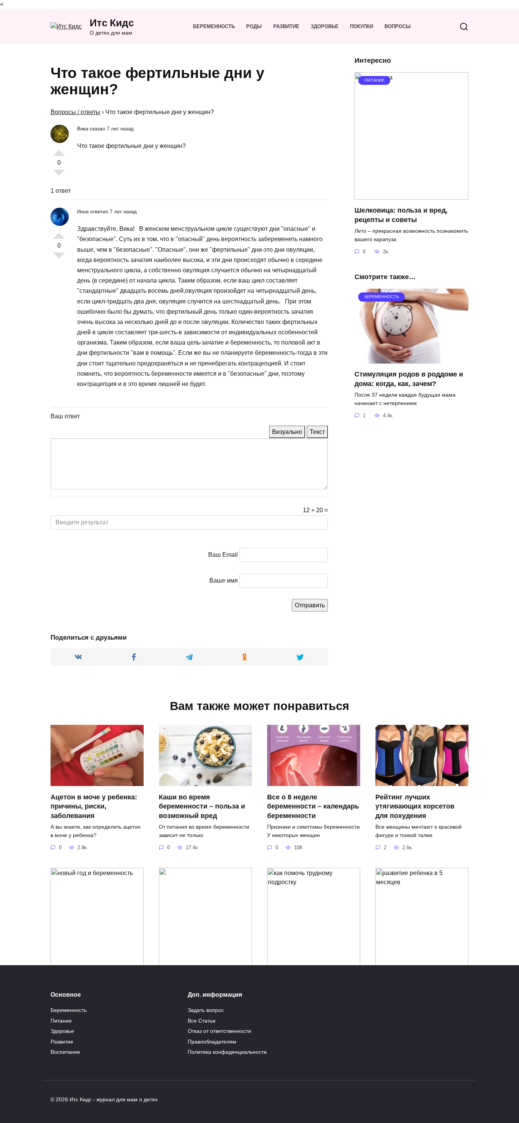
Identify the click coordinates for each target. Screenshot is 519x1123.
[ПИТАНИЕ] (411, 195)
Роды (254, 26)
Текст (317, 432)
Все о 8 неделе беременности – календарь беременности (313, 806)
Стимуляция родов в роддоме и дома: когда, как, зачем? (408, 379)
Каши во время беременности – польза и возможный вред (202, 806)
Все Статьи (201, 1021)
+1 (59, 150)
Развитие (286, 26)
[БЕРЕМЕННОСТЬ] (411, 359)
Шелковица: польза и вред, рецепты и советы (401, 215)
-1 (59, 176)
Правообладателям (212, 1042)
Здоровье (325, 26)
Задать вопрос (206, 1010)
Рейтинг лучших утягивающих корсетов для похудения (414, 806)
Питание (61, 1021)
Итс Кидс (112, 22)
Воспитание (65, 1052)
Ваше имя (223, 580)
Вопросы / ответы (75, 112)
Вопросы (398, 26)
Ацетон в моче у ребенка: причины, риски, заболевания (94, 806)
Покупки (361, 26)
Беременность (214, 26)
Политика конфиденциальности (227, 1052)
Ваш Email (223, 554)
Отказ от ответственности (219, 1031)
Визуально (287, 432)
